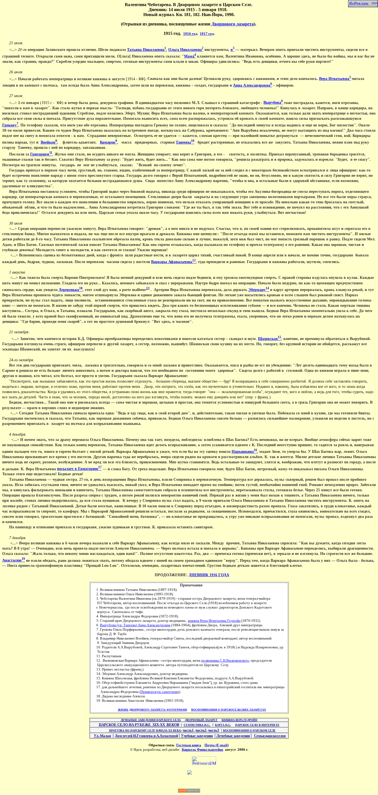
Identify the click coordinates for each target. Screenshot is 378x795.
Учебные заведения (197, 736)
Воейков (49, 142)
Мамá (190, 56)
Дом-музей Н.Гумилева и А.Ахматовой (146, 736)
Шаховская (269, 339)
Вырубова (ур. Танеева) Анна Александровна (135, 625)
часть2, (201, 730)
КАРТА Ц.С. (223, 724)
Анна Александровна (252, 85)
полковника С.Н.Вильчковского (225, 660)
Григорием (41, 154)
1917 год (207, 34)
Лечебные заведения (233, 736)
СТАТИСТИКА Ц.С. (197, 724)
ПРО (145, 730)
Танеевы (185, 142)
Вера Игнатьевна (335, 79)
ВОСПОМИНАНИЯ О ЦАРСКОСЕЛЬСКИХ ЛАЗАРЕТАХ (228, 709)
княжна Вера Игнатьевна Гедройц (214, 621)
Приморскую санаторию (160, 692)
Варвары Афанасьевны (173, 262)
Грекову (10, 125)
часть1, (189, 730)
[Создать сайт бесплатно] (189, 791)
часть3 (213, 730)
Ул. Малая (102, 736)
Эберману (258, 290)
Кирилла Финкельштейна (202, 749)
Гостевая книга (188, 745)
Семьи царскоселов (270, 736)
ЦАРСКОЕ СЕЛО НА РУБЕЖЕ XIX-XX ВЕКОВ (139, 725)
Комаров (108, 142)
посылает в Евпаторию (79, 469)
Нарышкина (244, 452)
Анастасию (13, 560)
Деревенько (70, 290)
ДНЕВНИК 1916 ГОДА (209, 575)
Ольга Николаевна (185, 50)
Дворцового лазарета (232, 24)
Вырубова (273, 102)
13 (147, 288)
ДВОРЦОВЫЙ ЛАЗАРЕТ (201, 719)
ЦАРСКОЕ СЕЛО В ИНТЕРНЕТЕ (257, 724)
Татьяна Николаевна (146, 50)
